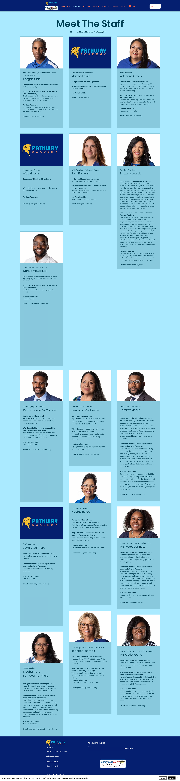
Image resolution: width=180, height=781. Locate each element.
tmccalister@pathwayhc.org (40, 449)
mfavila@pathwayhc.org (85, 97)
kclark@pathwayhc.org (36, 116)
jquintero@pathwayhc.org (39, 584)
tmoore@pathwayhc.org (135, 494)
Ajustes (163, 778)
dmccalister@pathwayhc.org (38, 303)
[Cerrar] (178, 777)
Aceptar (171, 778)
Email (89, 746)
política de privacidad (82, 778)
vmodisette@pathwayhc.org (88, 454)
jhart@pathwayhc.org (84, 204)
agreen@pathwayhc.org (133, 115)
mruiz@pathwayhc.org (134, 602)
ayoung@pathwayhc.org (135, 706)
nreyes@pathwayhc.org (86, 553)
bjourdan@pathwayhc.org (134, 265)
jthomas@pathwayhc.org (87, 687)
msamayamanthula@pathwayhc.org (43, 729)
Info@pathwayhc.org (52, 756)
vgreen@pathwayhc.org (36, 204)
